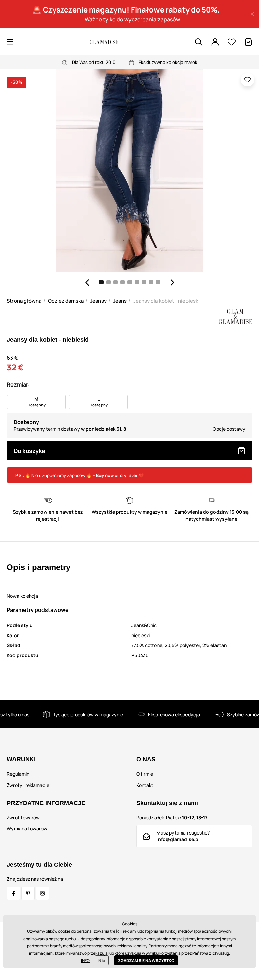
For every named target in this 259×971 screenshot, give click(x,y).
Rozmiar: (18, 384)
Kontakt (144, 785)
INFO (85, 960)
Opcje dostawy (229, 429)
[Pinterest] (28, 893)
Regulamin (18, 774)
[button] (252, 14)
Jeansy (98, 300)
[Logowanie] (215, 42)
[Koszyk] (248, 42)
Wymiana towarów (27, 828)
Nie (101, 960)
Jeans (120, 300)
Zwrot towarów (23, 817)
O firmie (144, 774)
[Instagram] (42, 893)
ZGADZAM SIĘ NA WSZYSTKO (146, 960)
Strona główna (24, 300)
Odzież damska (66, 300)
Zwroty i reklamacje (28, 785)
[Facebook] (13, 893)
